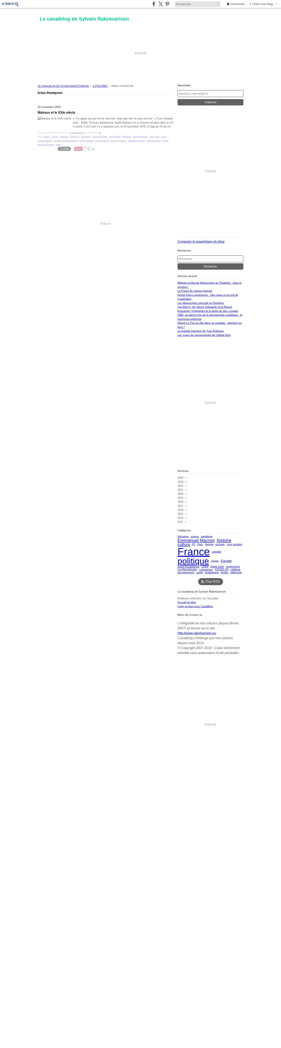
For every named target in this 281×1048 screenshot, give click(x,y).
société (216, 551)
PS (193, 544)
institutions (212, 572)
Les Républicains (187, 569)
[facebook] (153, 4)
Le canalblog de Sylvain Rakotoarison (63, 86)
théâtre (225, 572)
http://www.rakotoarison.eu (197, 633)
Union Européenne (188, 566)
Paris (200, 544)
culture (184, 544)
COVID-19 (221, 569)
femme (209, 544)
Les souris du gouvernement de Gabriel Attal (204, 335)
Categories (100, 86)
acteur (195, 536)
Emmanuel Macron (196, 540)
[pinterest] (167, 4)
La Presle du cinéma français (195, 290)
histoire (224, 540)
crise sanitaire (234, 544)
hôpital (215, 561)
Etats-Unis (217, 566)
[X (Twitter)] (160, 4)
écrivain (220, 544)
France (194, 552)
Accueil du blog (187, 602)
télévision (236, 572)
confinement (233, 566)
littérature (183, 536)
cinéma (235, 569)
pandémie (206, 536)
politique (193, 561)
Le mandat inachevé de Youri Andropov (201, 331)
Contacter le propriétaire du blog (201, 241)
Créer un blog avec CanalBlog (195, 606)
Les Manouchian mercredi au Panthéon (201, 303)
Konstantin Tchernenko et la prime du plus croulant (208, 311)
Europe (226, 561)
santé (199, 572)
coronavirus (206, 569)
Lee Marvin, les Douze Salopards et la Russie (205, 307)
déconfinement (186, 572)
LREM (204, 566)
